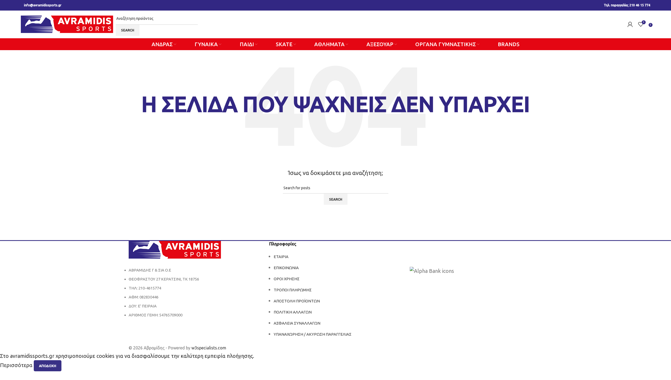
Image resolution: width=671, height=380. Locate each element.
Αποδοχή (47, 366)
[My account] (630, 24)
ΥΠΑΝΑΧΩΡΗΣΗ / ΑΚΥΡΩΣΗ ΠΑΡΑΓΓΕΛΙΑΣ (312, 334)
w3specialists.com (208, 347)
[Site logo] (67, 24)
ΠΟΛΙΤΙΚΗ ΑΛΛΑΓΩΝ (293, 312)
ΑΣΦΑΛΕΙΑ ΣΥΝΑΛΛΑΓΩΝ (297, 323)
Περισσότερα (17, 365)
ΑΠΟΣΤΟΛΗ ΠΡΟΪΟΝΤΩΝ (297, 301)
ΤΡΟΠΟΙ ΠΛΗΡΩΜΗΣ (293, 290)
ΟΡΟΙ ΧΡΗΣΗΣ (287, 279)
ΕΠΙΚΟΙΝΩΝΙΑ (286, 267)
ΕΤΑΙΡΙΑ (281, 256)
